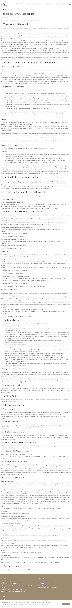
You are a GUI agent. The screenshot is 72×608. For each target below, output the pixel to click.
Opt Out (29, 273)
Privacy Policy (21, 236)
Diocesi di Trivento (43, 585)
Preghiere (49, 4)
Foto (60, 4)
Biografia (21, 4)
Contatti (55, 4)
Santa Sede (41, 582)
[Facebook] (67, 4)
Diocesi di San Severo (43, 583)
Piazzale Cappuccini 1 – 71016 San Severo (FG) (13, 589)
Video (63, 4)
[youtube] (4, 596)
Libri (44, 4)
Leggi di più (57, 604)
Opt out (29, 316)
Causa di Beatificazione (31, 4)
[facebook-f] (2, 596)
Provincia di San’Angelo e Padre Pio (47, 587)
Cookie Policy (12, 401)
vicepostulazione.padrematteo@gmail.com (28, 20)
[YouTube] (70, 4)
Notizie (41, 4)
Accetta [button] (65, 604)
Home (16, 4)
